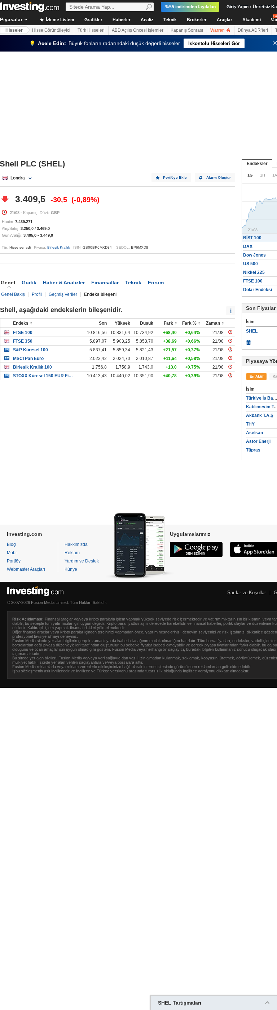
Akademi (251, 19)
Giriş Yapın (238, 6)
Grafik (29, 282)
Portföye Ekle (175, 177)
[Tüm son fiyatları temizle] (248, 340)
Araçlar (224, 19)
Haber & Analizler (64, 282)
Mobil (12, 552)
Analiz (147, 19)
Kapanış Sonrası (187, 30)
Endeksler (257, 163)
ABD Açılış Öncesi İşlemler (137, 30)
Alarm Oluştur (218, 177)
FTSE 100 (22, 332)
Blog (11, 544)
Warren (218, 30)
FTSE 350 (22, 341)
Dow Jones (254, 255)
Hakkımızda (76, 544)
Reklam (72, 552)
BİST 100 (252, 237)
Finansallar (105, 282)
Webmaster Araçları (26, 569)
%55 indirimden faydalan (190, 6)
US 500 (250, 263)
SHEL (252, 331)
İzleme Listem (59, 19)
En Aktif (256, 376)
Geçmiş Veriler (63, 294)
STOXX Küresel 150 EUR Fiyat (44, 375)
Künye (71, 569)
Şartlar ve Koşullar (246, 592)
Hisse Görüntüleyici (51, 30)
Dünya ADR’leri (253, 30)
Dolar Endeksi (257, 289)
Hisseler (14, 30)
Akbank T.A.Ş (259, 415)
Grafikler (93, 19)
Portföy (14, 561)
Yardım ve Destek (82, 561)
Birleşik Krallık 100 (32, 367)
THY (250, 424)
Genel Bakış (13, 294)
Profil (37, 294)
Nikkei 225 (254, 272)
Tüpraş (253, 450)
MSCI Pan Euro (28, 358)
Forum (156, 282)
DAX (247, 246)
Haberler (122, 19)
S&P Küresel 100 (30, 349)
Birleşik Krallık (58, 247)
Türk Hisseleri (91, 30)
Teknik (170, 19)
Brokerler (197, 19)
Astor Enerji (258, 441)
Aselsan (254, 432)
